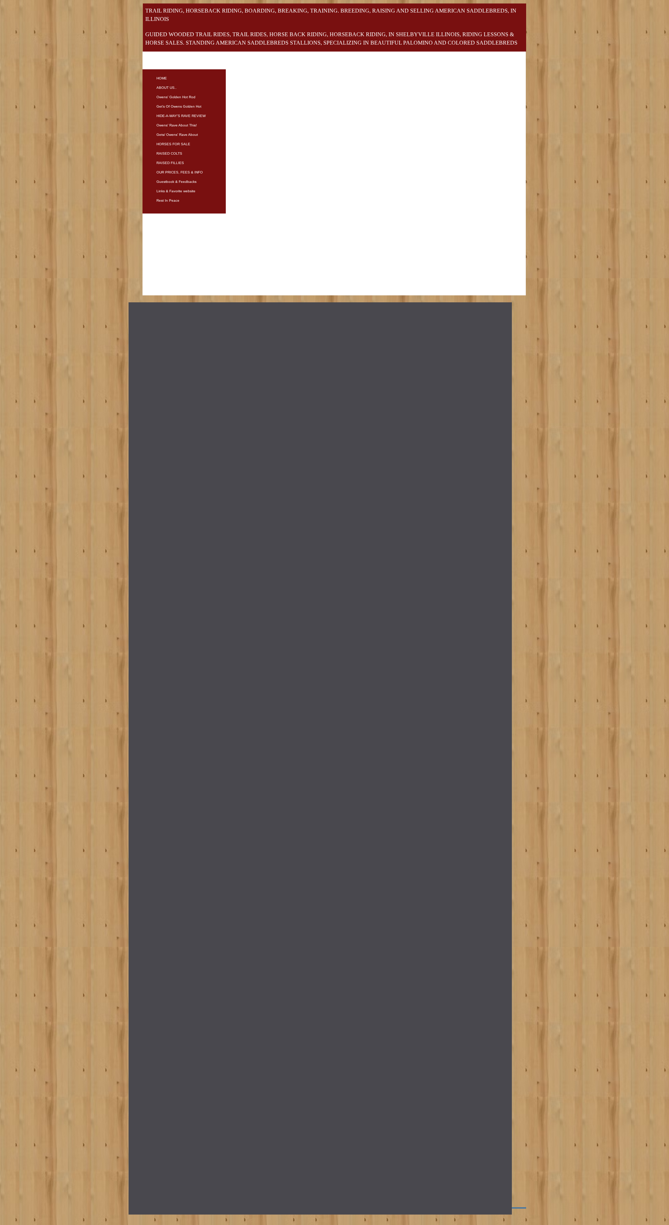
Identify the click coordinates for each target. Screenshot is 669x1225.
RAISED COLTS (169, 153)
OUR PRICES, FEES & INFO (179, 172)
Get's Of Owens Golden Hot (178, 106)
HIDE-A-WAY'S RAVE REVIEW (181, 116)
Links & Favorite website (175, 191)
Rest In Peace (167, 200)
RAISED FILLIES (170, 163)
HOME (161, 78)
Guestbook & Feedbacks (176, 182)
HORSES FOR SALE (173, 144)
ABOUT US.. (166, 88)
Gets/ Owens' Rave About (177, 135)
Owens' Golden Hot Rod (175, 97)
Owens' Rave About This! (176, 125)
